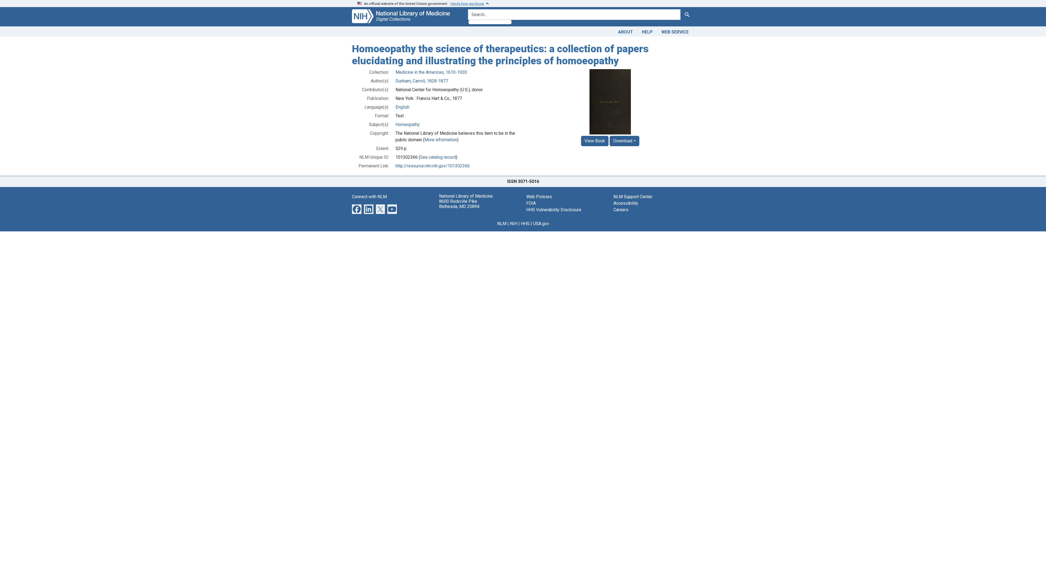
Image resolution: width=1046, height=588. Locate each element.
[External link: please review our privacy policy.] (356, 209)
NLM (501, 223)
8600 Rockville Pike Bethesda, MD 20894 (459, 204)
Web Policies (539, 196)
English (402, 107)
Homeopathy (408, 124)
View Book (595, 140)
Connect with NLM (369, 196)
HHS (525, 223)
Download (622, 140)
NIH (513, 223)
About (625, 32)
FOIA (531, 203)
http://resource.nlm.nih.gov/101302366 (433, 166)
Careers (620, 209)
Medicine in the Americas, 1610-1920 (431, 72)
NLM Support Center (632, 196)
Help (647, 32)
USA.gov (541, 223)
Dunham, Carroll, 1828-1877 (422, 81)
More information (440, 139)
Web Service (675, 32)
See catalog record (438, 157)
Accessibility (625, 203)
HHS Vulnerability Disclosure (553, 209)
